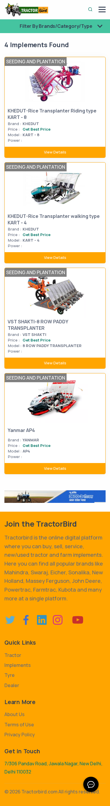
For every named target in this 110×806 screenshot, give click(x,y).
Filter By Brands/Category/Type (56, 26)
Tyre (9, 675)
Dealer (11, 685)
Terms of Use (19, 724)
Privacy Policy (19, 734)
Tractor (12, 655)
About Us (14, 714)
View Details (55, 152)
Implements (17, 665)
